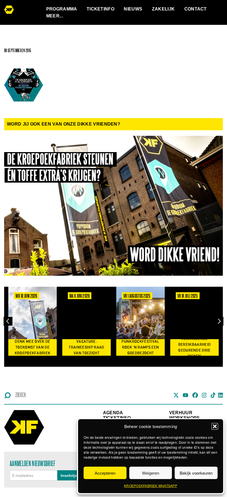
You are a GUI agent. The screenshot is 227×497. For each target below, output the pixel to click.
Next (219, 321)
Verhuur (180, 412)
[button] (215, 426)
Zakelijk (163, 9)
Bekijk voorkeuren (196, 473)
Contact (195, 9)
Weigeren (150, 473)
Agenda (113, 412)
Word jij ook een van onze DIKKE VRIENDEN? (63, 124)
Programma (61, 9)
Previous (8, 321)
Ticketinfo (100, 9)
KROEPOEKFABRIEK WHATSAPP (150, 485)
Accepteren (105, 473)
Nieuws (133, 9)
